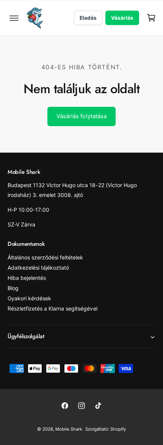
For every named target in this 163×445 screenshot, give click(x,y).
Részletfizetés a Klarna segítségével (52, 308)
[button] (14, 17)
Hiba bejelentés (27, 278)
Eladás (88, 18)
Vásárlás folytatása (81, 116)
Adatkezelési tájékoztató (38, 267)
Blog (13, 288)
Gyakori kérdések (29, 298)
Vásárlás (122, 18)
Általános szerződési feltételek (45, 257)
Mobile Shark (68, 429)
